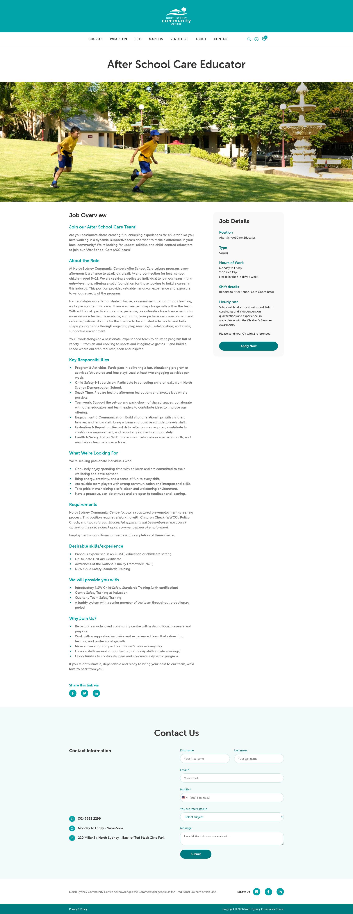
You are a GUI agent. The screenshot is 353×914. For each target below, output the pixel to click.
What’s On (118, 39)
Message (186, 828)
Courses (95, 39)
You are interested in (193, 809)
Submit (196, 854)
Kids (138, 39)
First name (187, 750)
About (201, 39)
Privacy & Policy (78, 909)
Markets (156, 39)
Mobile (186, 789)
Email (185, 770)
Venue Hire (179, 39)
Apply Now (249, 346)
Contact (221, 39)
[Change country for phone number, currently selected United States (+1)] (184, 797)
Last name (240, 750)
